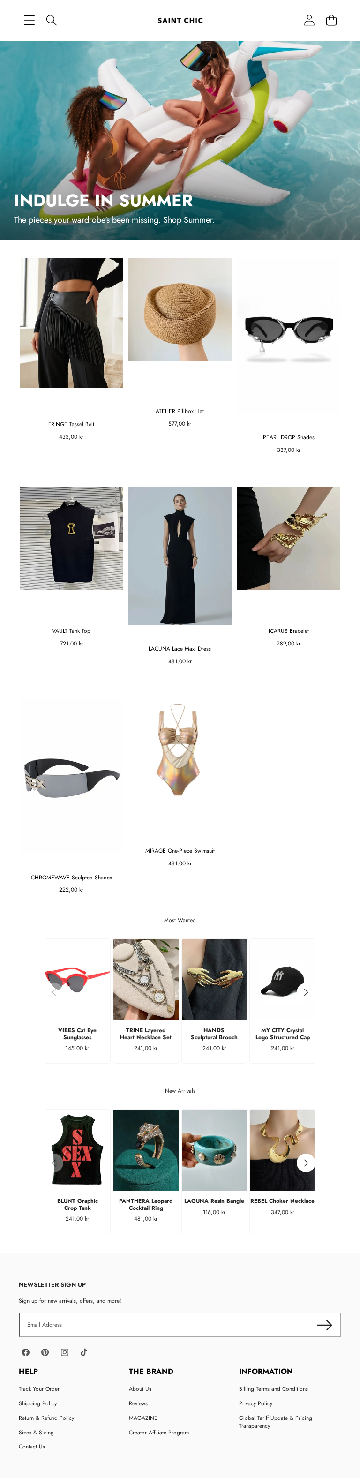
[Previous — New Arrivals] (54, 1163)
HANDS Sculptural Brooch (214, 1033)
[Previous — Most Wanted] (54, 992)
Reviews (138, 1403)
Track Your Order (39, 1389)
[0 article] (331, 19)
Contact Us (32, 1446)
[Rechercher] (51, 19)
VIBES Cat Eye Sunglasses (77, 1033)
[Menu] (29, 19)
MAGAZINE (143, 1418)
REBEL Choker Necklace (282, 1201)
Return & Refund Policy (46, 1418)
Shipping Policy (38, 1403)
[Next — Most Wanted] (306, 992)
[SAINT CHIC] (180, 20)
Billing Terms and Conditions (273, 1389)
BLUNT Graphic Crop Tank (77, 1204)
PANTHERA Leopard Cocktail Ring (145, 1204)
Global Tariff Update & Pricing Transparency (275, 1422)
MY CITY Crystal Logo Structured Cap (282, 1033)
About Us (140, 1389)
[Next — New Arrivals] (306, 1163)
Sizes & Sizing (36, 1432)
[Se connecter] (309, 19)
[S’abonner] (325, 1325)
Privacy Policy (255, 1403)
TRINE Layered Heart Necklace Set (146, 1033)
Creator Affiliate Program (159, 1432)
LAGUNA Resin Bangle (214, 1201)
